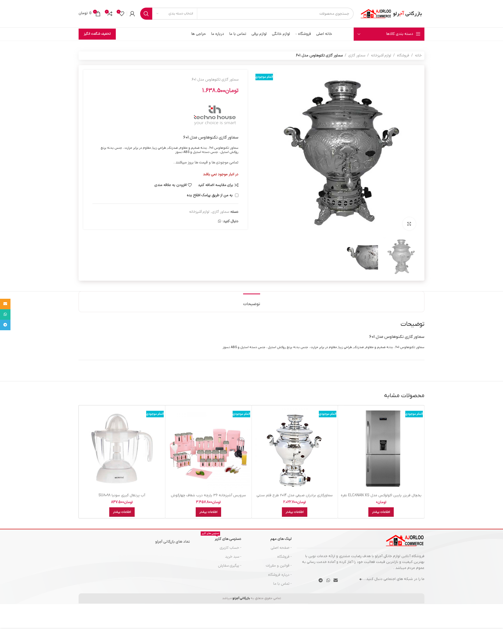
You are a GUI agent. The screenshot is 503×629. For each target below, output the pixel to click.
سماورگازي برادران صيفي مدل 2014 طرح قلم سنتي (294, 495)
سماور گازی (356, 55)
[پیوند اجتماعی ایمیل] (335, 580)
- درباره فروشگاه (280, 575)
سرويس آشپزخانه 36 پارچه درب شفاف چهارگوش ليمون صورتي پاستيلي (208, 498)
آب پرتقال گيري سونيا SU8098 (122, 495)
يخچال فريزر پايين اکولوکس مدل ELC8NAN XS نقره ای (381, 498)
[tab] (251, 302)
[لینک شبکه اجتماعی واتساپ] (219, 221)
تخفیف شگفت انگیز (97, 33)
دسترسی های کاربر (221, 538)
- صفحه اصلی (281, 548)
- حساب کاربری (230, 548)
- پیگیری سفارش (229, 565)
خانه (418, 55)
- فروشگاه (284, 556)
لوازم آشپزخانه (381, 55)
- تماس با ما (282, 584)
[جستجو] (146, 14)
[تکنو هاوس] (214, 116)
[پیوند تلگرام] (321, 580)
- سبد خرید (233, 556)
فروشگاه (403, 55)
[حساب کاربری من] (132, 13)
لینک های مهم (281, 539)
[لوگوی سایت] (391, 13)
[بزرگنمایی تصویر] (409, 223)
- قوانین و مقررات (279, 565)
